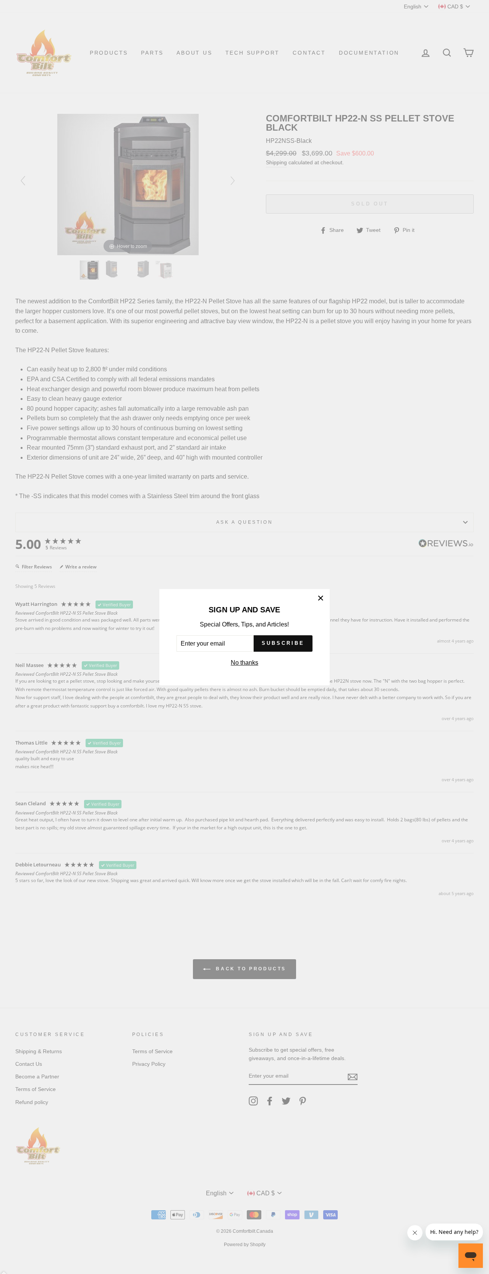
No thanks (244, 662)
